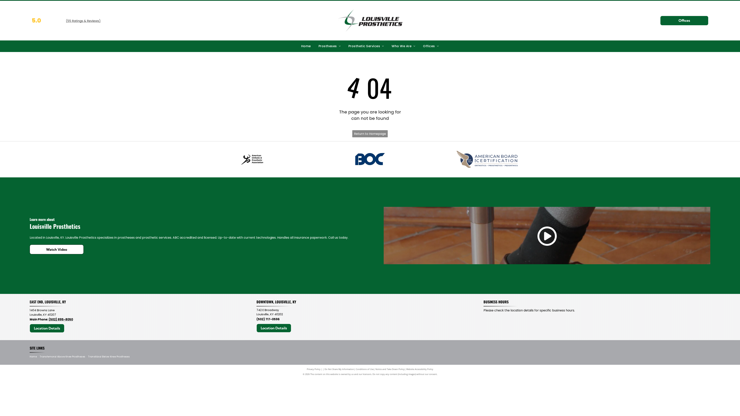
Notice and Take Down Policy (389, 369)
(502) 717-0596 (268, 319)
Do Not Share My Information (339, 369)
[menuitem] (306, 46)
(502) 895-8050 (61, 319)
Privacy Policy (313, 369)
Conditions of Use (365, 369)
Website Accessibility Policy (419, 369)
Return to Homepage (370, 134)
